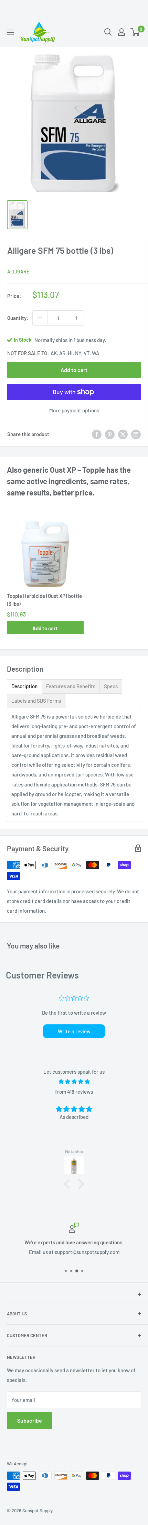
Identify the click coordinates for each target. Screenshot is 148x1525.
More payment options (74, 410)
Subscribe (29, 1420)
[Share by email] (136, 434)
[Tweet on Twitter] (123, 434)
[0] (135, 32)
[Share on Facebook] (97, 434)
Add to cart (74, 370)
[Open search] (108, 32)
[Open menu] (10, 32)
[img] (74, 1081)
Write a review (74, 1031)
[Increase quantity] (76, 318)
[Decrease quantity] (40, 318)
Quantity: (17, 318)
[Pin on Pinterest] (110, 434)
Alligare (18, 271)
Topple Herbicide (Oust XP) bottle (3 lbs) (44, 600)
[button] (69, 1183)
